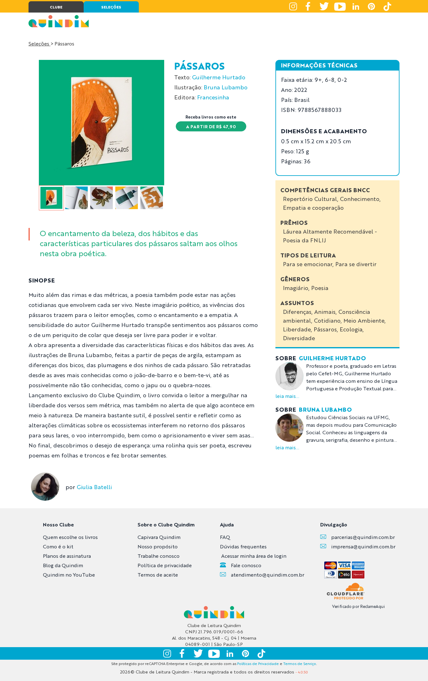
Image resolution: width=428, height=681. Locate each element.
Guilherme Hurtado (218, 77)
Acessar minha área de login (253, 555)
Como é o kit (58, 546)
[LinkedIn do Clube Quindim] (355, 6)
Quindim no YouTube (69, 574)
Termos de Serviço (299, 663)
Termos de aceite (158, 574)
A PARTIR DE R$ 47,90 (211, 126)
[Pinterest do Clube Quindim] (371, 6)
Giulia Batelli (94, 486)
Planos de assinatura (67, 555)
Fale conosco (246, 565)
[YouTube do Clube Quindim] (340, 6)
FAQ (225, 537)
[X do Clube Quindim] (324, 6)
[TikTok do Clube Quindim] (387, 6)
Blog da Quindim (63, 565)
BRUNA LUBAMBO (325, 409)
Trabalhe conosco (159, 555)
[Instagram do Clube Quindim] (293, 6)
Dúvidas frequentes (243, 546)
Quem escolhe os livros (70, 537)
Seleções (39, 43)
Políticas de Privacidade (258, 663)
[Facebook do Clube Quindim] (308, 6)
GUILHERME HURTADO (332, 358)
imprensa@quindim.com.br (363, 546)
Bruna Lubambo (226, 87)
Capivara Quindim (159, 537)
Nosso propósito (158, 546)
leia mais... (287, 396)
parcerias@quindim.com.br (363, 537)
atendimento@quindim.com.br (267, 574)
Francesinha (213, 97)
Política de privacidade (165, 565)
